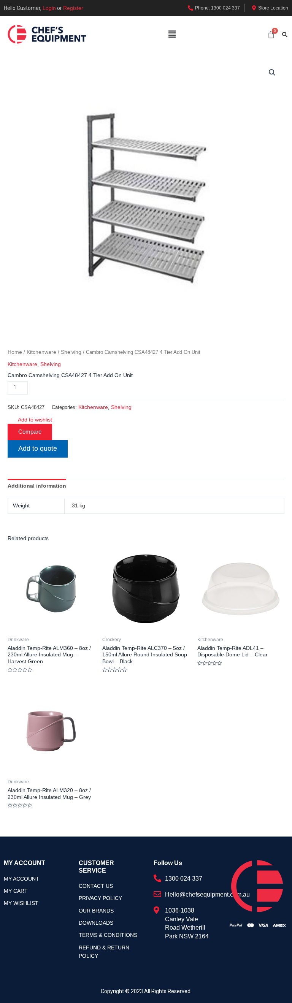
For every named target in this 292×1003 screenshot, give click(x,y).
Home (15, 352)
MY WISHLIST (21, 903)
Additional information (37, 486)
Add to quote (37, 448)
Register (73, 8)
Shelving (71, 352)
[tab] (37, 486)
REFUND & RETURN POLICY (104, 951)
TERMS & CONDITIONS (108, 935)
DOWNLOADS (96, 923)
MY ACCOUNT (21, 879)
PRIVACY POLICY (100, 898)
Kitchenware (41, 352)
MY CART (16, 891)
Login (49, 8)
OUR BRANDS (96, 911)
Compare (29, 432)
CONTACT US (96, 886)
